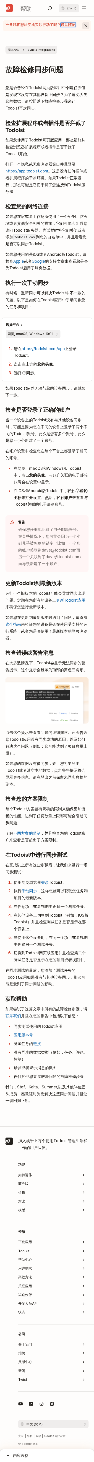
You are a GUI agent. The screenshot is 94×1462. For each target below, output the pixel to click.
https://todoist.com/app (43, 348)
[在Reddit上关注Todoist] (52, 1404)
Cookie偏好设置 (55, 1436)
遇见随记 (68, 25)
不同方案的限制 (27, 833)
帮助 (26, 8)
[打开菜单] (84, 8)
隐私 (30, 1436)
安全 (21, 1436)
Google (38, 261)
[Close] (85, 25)
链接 (37, 1043)
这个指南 (13, 624)
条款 (38, 1436)
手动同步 (29, 891)
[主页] (9, 8)
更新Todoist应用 (70, 600)
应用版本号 (23, 1035)
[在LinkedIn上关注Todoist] (31, 1404)
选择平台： (14, 324)
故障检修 (13, 49)
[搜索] (50, 8)
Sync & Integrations (41, 49)
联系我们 (13, 1016)
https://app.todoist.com (26, 171)
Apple (18, 261)
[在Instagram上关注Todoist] (42, 1404)
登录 (45, 882)
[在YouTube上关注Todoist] (21, 1404)
